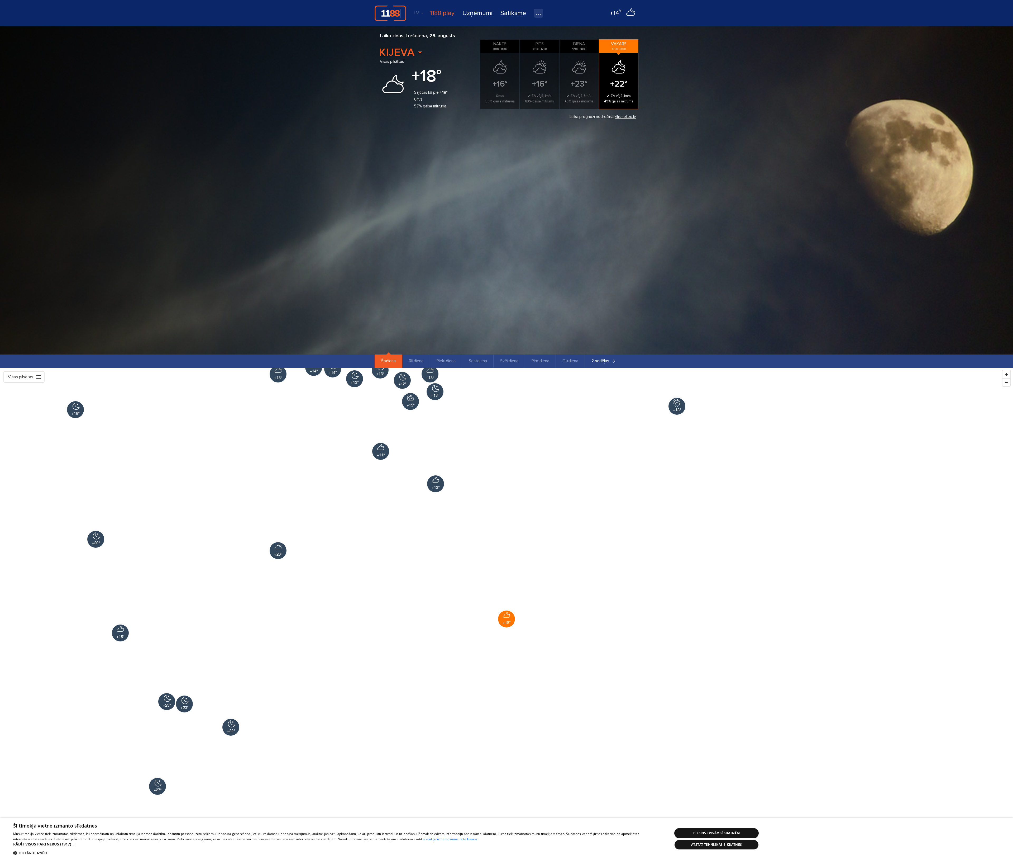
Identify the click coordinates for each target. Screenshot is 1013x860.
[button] (333, 844)
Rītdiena (416, 360)
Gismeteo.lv (625, 116)
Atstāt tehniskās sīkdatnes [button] (716, 844)
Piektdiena (446, 360)
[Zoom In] (1006, 374)
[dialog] (506, 839)
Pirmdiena (540, 360)
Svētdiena (509, 360)
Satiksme (513, 13)
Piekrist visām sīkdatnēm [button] (716, 833)
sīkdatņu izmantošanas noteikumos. (450, 839)
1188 (390, 13)
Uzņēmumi (477, 13)
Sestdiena (478, 360)
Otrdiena (570, 360)
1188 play (442, 13)
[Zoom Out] (1006, 382)
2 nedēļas (600, 360)
